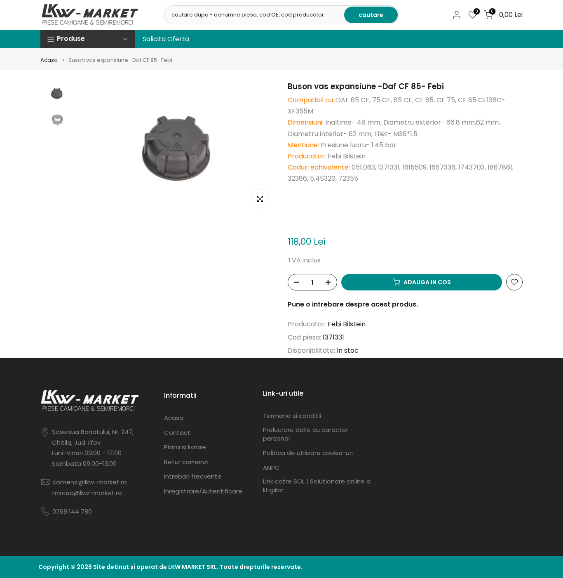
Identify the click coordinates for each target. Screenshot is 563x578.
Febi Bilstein (347, 324)
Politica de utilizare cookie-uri (308, 452)
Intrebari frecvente (193, 476)
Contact (177, 432)
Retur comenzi (186, 462)
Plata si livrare (185, 447)
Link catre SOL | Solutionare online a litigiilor (317, 485)
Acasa (49, 60)
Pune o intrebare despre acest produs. (353, 304)
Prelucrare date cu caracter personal (305, 434)
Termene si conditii (292, 415)
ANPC (271, 467)
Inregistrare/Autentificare (203, 491)
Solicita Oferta (166, 39)
